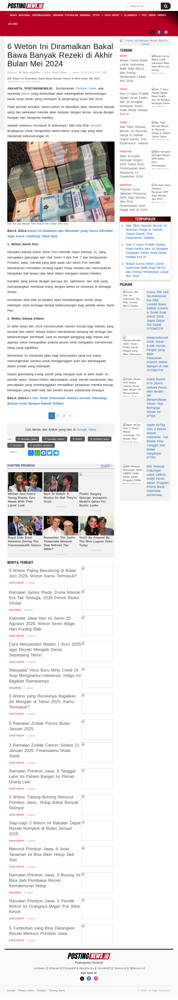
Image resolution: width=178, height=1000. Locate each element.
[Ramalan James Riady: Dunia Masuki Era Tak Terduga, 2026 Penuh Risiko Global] (97, 600)
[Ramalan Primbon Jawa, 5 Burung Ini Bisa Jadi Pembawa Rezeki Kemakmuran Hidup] (97, 882)
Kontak (11, 990)
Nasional (25, 15)
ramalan (96, 125)
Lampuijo (39, 968)
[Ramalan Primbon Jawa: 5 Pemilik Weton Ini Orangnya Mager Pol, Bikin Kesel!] (97, 908)
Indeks (161, 15)
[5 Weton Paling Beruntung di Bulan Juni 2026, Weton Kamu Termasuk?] (97, 577)
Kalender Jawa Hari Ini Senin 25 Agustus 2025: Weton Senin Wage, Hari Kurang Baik (42, 623)
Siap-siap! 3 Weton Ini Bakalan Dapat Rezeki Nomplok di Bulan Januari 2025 (45, 828)
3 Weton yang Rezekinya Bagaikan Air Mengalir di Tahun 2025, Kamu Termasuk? (42, 701)
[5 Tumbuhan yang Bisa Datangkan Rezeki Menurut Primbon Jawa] (97, 934)
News (13, 15)
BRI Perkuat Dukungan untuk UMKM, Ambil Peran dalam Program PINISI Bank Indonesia (158, 479)
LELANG (13, 24)
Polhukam (71, 15)
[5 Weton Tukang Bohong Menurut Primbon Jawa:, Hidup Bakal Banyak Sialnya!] (97, 804)
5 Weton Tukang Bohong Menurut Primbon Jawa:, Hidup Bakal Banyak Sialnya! (43, 802)
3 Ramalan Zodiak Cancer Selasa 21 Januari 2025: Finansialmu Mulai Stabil (44, 750)
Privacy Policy (26, 990)
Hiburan (58, 15)
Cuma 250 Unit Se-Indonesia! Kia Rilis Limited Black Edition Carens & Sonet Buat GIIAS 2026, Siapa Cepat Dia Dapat (158, 308)
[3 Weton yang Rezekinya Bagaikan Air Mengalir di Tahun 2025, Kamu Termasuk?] (97, 703)
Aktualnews (86, 968)
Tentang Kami (57, 990)
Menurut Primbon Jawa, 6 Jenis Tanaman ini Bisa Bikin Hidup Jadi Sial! (41, 854)
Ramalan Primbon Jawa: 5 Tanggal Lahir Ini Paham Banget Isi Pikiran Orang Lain (42, 776)
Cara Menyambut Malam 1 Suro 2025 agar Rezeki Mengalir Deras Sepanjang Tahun (45, 649)
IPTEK (96, 15)
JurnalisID (104, 968)
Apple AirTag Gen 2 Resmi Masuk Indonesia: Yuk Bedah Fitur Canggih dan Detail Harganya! (157, 439)
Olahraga (130, 15)
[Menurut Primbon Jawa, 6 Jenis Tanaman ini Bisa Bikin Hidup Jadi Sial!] (97, 856)
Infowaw (54, 968)
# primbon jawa (100, 439)
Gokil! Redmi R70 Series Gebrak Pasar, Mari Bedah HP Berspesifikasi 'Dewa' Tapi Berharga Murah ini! (157, 396)
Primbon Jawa (85, 88)
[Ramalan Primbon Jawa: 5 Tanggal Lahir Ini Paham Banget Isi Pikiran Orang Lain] (97, 778)
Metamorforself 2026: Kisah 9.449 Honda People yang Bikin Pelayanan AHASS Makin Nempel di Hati (157, 352)
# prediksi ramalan (41, 445)
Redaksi (41, 990)
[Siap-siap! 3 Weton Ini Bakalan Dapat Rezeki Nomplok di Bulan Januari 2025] (97, 830)
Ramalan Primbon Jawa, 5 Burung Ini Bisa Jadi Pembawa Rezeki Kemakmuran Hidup (44, 880)
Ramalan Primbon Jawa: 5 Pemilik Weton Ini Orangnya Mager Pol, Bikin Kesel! (44, 906)
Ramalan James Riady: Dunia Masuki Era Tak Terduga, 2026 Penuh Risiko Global (44, 597)
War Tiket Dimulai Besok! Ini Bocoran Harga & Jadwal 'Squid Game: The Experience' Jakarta (134, 135)
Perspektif (69, 968)
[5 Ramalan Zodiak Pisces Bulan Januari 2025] (97, 729)
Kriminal (85, 15)
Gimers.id (120, 968)
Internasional (41, 15)
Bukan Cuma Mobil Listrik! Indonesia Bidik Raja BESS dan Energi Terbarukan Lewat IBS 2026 (145, 270)
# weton (77, 439)
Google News (86, 429)
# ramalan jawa (27, 439)
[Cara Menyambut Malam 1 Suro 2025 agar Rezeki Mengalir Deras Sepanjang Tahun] (97, 651)
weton (25, 93)
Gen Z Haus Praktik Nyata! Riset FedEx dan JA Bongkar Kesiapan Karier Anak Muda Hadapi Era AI (145, 250)
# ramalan (16, 445)
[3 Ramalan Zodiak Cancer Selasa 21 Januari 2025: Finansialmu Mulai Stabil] (97, 752)
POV (144, 15)
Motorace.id (137, 968)
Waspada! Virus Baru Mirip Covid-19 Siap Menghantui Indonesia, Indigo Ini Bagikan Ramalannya (45, 675)
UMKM (152, 15)
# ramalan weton (54, 439)
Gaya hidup (112, 15)
